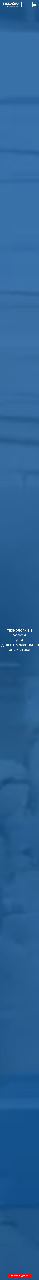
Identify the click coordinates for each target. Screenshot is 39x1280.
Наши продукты (19, 1275)
